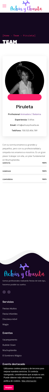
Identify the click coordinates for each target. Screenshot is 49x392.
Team (16, 35)
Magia (5, 324)
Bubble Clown (9, 345)
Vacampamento (10, 339)
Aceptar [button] (8, 387)
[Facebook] (4, 292)
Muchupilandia (9, 350)
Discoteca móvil (10, 319)
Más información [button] (29, 381)
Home (6, 35)
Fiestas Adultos (10, 308)
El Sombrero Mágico (12, 355)
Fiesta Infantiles (10, 313)
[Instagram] (9, 292)
